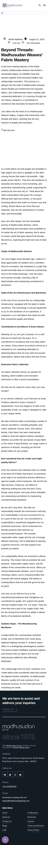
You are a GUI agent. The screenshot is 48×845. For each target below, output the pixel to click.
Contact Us (7, 821)
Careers (30, 821)
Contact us (8, 709)
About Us (6, 817)
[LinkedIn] (10, 774)
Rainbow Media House (21, 747)
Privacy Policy (33, 830)
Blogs (4, 826)
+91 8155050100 (9, 787)
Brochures (31, 817)
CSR (4, 830)
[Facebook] (4, 774)
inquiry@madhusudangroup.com (15, 801)
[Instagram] (15, 774)
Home (4, 813)
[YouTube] (20, 774)
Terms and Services (35, 826)
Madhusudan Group (14, 746)
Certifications (32, 813)
